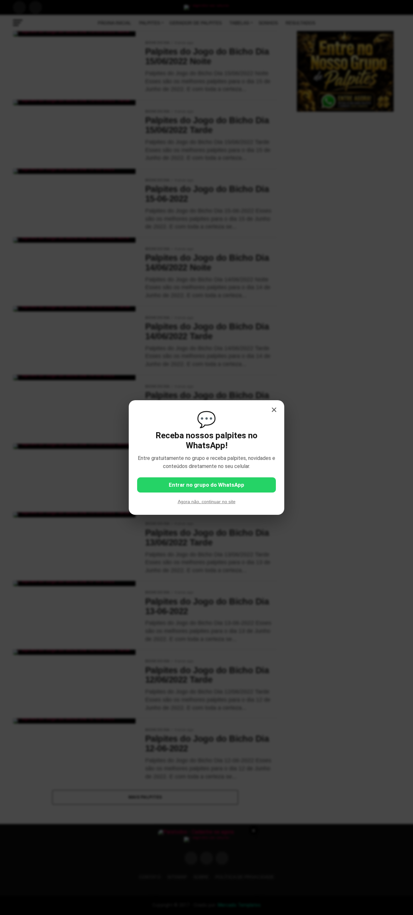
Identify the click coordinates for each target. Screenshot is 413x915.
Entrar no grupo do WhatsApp (206, 485)
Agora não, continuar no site (207, 501)
